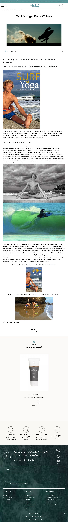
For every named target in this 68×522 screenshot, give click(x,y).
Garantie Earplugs (51, 504)
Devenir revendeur (51, 499)
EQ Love (34, 5)
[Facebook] (24, 460)
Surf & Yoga (6, 499)
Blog (26, 508)
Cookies (12, 513)
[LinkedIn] (32, 460)
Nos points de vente (30, 504)
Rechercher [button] (6, 5)
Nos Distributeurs (29, 506)
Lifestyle (5, 502)
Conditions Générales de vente (34, 516)
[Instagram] (30, 460)
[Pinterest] (28, 460)
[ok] (60, 477)
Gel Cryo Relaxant (34, 395)
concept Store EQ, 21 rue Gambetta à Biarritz (43, 265)
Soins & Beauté (7, 497)
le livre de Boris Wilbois (21, 67)
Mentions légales (34, 513)
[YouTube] (26, 460)
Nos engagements (30, 497)
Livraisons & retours (52, 497)
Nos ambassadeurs (30, 502)
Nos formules (28, 499)
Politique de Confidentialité (18, 483)
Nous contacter (50, 495)
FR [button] (65, 6)
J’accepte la (8, 483)
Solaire (5, 495)
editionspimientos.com (54, 294)
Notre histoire (28, 495)
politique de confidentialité (34, 519)
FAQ (47, 502)
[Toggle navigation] (2, 5)
